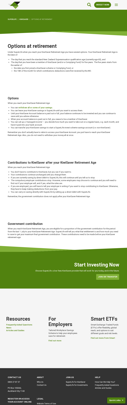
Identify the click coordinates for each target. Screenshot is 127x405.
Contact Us (41, 385)
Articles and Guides (15, 330)
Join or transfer (107, 277)
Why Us (40, 382)
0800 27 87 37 (14, 382)
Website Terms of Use (46, 404)
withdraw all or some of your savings (35, 107)
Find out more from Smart (103, 338)
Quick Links (115, 400)
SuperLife (12, 19)
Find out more (54, 340)
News (8, 327)
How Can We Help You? (105, 382)
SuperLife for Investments (77, 385)
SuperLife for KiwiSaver (75, 382)
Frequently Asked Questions (19, 325)
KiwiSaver (24, 19)
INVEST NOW (102, 5)
